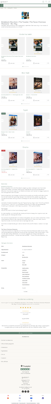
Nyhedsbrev (4, 351)
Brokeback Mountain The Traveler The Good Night (12, 57)
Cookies (38, 403)
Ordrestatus (4, 347)
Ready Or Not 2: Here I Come (7, 132)
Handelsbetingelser (15, 403)
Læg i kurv (11, 63)
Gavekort (3, 358)
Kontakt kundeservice (7, 340)
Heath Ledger (25, 268)
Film (23, 255)
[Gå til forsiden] (25, 377)
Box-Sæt (25, 73)
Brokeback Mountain (31, 56)
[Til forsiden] (4, 1)
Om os (3, 354)
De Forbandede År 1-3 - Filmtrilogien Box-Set (12, 94)
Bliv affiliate (4, 361)
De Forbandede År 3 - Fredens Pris (9, 169)
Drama (25, 147)
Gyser (25, 110)
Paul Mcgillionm (25, 284)
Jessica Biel (24, 280)
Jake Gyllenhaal (25, 274)
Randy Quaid (25, 272)
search (49, 5)
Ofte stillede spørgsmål (7, 343)
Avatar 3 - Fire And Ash (31, 94)
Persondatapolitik (22, 403)
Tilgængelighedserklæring (31, 403)
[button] (2, 45)
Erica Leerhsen (25, 276)
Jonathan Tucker (26, 278)
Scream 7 (28, 132)
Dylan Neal (24, 282)
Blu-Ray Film (25, 257)
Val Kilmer (24, 270)
